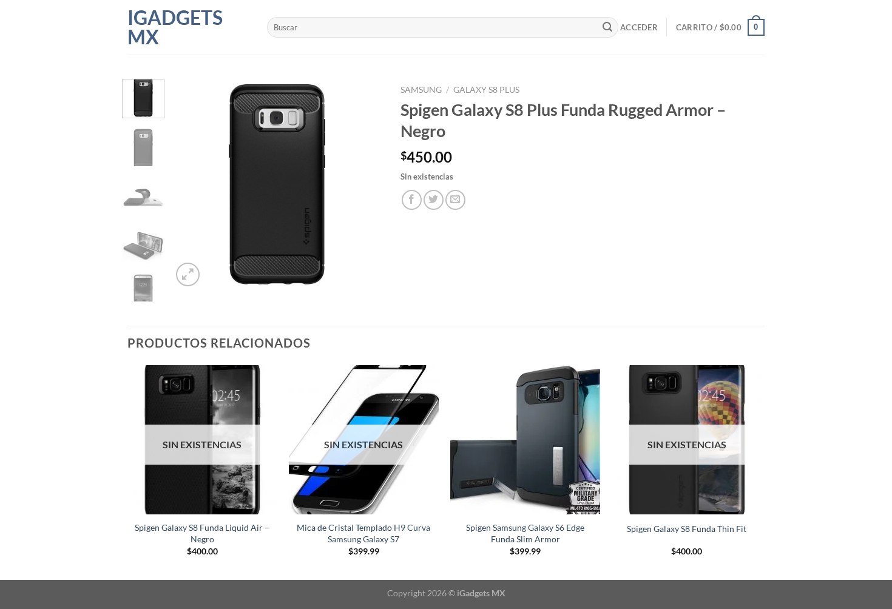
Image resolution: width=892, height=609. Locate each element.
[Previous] (191, 184)
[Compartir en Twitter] (434, 200)
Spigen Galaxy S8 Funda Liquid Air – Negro (202, 533)
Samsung (421, 90)
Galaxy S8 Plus (486, 90)
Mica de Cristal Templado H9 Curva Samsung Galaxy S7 (363, 533)
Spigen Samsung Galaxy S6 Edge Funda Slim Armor (525, 533)
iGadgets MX (175, 27)
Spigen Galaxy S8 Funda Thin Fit (686, 528)
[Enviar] (607, 27)
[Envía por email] (455, 200)
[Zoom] (188, 274)
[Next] (363, 184)
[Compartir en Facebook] (412, 200)
